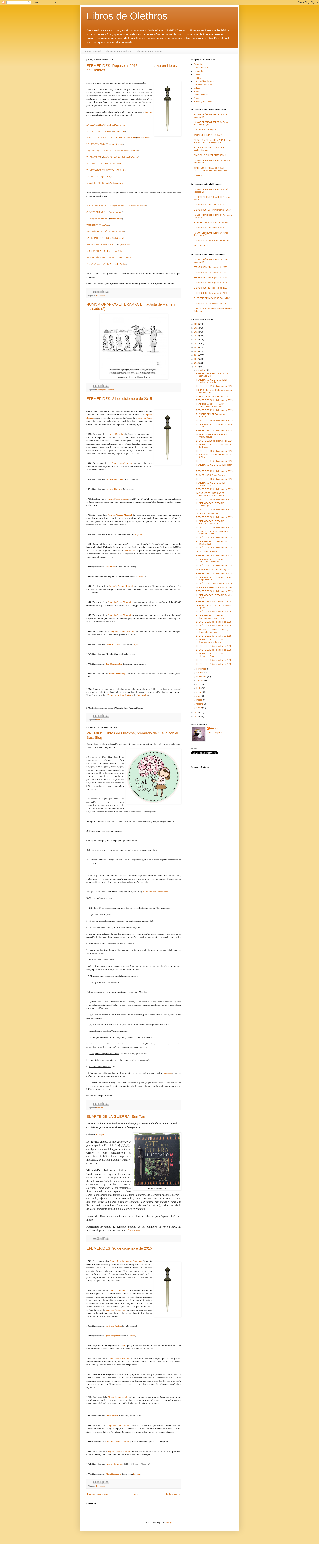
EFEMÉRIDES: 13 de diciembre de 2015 (214, 566)
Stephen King (105, 176)
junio (198, 688)
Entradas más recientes (97, 1494)
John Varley (120, 263)
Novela (197, 91)
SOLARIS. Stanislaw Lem (207, 513)
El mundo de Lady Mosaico (155, 891)
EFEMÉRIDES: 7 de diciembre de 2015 (213, 622)
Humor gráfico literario (105, 390)
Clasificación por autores (118, 51)
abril (198, 696)
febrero (199, 704)
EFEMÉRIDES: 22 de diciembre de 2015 (214, 479)
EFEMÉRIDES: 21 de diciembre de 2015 (214, 489)
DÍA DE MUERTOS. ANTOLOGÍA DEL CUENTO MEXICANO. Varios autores (210, 169)
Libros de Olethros (126, 16)
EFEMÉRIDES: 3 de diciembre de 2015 (213, 650)
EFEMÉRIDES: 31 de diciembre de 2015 (119, 399)
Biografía (198, 64)
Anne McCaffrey (119, 170)
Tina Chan (104, 225)
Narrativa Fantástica (203, 85)
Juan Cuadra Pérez (112, 163)
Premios (99, 1108)
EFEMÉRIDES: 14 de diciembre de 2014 (212, 240)
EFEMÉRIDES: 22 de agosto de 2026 (210, 277)
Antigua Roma (145, 417)
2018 (196, 355)
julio (198, 684)
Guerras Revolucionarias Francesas (126, 1261)
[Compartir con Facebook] (104, 291)
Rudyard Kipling (114, 1325)
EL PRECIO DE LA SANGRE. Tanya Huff (212, 298)
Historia (197, 78)
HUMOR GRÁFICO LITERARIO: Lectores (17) (210, 484)
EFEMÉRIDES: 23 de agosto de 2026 (210, 272)
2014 (196, 712)
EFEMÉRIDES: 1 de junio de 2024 (209, 205)
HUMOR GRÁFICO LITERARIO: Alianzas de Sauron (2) (210, 655)
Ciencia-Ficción (201, 68)
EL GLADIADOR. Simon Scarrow (211, 475)
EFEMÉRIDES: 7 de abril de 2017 (209, 228)
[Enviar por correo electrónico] (94, 291)
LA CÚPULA (92, 176)
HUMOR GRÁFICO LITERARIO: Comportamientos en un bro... (210, 616)
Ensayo (100, 1134)
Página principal (92, 51)
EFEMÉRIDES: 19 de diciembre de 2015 (214, 509)
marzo (199, 700)
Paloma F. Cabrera (130, 157)
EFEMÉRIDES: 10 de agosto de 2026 (210, 293)
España (138, 534)
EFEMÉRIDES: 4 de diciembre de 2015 (213, 646)
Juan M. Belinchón (111, 157)
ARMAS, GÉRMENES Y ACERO (101, 257)
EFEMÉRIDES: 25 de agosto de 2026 (210, 283)
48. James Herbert (202, 245)
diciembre (201, 370)
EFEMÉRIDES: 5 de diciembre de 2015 (213, 636)
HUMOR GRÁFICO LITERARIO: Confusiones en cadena (210, 560)
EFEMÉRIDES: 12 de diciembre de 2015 (214, 573)
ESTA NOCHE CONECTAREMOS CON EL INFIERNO (111, 137)
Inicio (136, 1494)
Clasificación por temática (149, 51)
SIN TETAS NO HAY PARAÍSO (100, 150)
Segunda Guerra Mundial (121, 586)
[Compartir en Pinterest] (107, 291)
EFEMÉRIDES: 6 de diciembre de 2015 (213, 626)
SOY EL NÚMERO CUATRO (99, 131)
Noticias (197, 88)
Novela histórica (201, 95)
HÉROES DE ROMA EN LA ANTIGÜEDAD (105, 205)
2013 (196, 716)
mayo (199, 692)
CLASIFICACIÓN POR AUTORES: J (210, 155)
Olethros (214, 728)
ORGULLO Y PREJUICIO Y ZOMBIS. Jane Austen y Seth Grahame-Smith (213, 141)
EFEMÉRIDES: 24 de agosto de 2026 (210, 267)
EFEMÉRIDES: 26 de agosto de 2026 (210, 303)
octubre (200, 673)
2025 (196, 328)
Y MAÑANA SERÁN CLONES (100, 263)
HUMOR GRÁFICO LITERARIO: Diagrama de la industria (210, 641)
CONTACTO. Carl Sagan (205, 130)
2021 (196, 343)
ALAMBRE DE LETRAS (97, 183)
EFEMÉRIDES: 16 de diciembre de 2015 (214, 538)
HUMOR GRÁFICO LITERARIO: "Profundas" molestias (210, 522)
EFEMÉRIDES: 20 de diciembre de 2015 (214, 499)
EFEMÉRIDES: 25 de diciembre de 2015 (214, 451)
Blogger (168, 1522)
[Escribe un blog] (97, 291)
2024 (196, 332)
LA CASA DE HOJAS (96, 124)
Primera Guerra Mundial (117, 498)
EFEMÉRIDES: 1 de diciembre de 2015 (213, 664)
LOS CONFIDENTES (95, 250)
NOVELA (198, 175)
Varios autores (143, 137)
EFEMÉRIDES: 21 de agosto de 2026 (210, 288)
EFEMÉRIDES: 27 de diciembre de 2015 (214, 430)
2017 (196, 359)
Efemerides (100, 296)
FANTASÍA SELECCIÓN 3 (98, 231)
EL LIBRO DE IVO (94, 163)
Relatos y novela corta (204, 101)
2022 (196, 339)
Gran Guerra (129, 550)
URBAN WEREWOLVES (97, 218)
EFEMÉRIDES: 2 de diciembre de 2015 (213, 660)
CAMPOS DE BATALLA (97, 212)
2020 (196, 347)
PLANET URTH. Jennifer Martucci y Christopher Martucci (212, 631)
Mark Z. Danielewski (116, 124)
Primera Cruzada (115, 433)
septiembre (201, 677)
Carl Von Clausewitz (115, 1309)
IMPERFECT (92, 225)
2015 (196, 367)
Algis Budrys (124, 244)
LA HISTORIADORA (96, 144)
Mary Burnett (116, 218)
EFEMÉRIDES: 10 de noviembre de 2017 (212, 210)
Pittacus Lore (119, 131)
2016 (196, 363)
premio (94, 763)
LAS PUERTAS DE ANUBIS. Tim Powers (214, 587)
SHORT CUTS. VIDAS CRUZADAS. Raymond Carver (212, 532)
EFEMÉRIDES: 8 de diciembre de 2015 (213, 612)
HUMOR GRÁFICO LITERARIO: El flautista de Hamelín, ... (211, 381)
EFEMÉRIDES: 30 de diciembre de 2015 (119, 1248)
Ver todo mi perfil (214, 732)
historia (148, 111)
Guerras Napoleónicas (122, 463)
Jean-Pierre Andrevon (136, 205)
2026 (196, 324)
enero (199, 708)
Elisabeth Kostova (115, 144)
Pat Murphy (120, 237)
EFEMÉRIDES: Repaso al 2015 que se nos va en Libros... (213, 374)
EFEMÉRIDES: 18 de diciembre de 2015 (214, 517)
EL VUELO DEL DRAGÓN (98, 170)
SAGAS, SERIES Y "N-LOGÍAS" (208, 135)
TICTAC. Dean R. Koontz (207, 551)
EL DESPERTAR (94, 157)
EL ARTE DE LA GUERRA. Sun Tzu (115, 1116)
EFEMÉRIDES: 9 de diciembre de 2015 (213, 601)
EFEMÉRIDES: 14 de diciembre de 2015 (214, 555)
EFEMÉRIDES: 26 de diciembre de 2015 (214, 441)
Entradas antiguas (172, 1494)
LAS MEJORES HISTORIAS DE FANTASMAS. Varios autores (210, 494)
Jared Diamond (124, 257)
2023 (196, 336)
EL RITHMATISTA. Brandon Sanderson (211, 222)
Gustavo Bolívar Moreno (126, 150)
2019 (196, 351)
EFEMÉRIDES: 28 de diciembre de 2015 (214, 420)
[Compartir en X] (101, 291)
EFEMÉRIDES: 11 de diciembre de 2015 (214, 584)
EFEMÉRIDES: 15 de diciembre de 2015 (214, 548)
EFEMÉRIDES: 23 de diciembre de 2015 (214, 471)
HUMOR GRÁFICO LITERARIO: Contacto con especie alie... (210, 405)
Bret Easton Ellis (114, 250)
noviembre (201, 669)
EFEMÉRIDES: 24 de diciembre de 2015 (214, 461)
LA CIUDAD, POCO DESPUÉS (100, 237)
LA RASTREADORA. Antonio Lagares (213, 569)
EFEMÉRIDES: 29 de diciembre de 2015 (214, 410)
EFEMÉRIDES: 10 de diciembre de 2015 (214, 591)
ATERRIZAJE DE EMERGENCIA (101, 244)
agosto (199, 680)
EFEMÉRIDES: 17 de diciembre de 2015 (214, 527)
